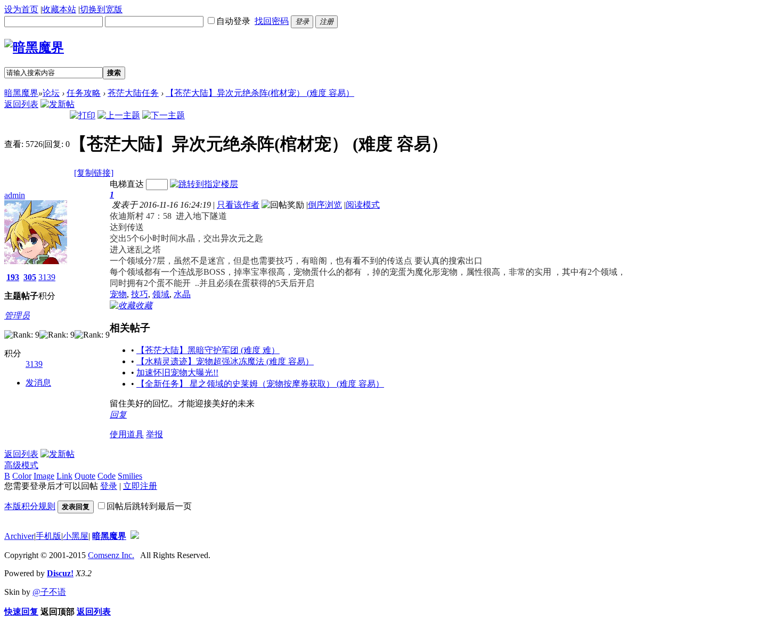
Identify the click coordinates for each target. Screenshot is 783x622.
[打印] (82, 115)
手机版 (48, 536)
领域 (160, 294)
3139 (46, 277)
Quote (85, 475)
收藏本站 (59, 9)
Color (21, 475)
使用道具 (127, 434)
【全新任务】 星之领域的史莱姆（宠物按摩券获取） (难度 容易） (260, 383)
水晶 (182, 294)
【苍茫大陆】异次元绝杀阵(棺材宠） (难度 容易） (260, 92)
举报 (154, 434)
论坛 (51, 92)
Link (64, 475)
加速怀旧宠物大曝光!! (177, 372)
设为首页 (21, 9)
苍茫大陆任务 (133, 92)
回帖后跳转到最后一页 (149, 506)
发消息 (38, 382)
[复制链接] (93, 172)
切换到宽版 (101, 9)
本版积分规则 (29, 506)
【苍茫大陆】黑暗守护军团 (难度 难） (208, 350)
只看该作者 (238, 204)
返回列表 (21, 104)
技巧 (139, 294)
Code (106, 475)
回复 (118, 414)
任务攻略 (84, 92)
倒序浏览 (325, 204)
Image (44, 475)
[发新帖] (57, 104)
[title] (134, 536)
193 (12, 277)
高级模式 (21, 465)
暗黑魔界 (21, 92)
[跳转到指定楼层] (204, 184)
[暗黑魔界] (34, 47)
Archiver (19, 536)
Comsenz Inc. (111, 555)
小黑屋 (75, 536)
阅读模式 (363, 204)
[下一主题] (163, 115)
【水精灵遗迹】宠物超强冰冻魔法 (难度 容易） (225, 361)
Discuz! (60, 573)
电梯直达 (127, 184)
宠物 (118, 294)
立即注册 (140, 485)
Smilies (130, 475)
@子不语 (49, 591)
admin (14, 195)
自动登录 (233, 21)
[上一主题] (118, 115)
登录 (108, 485)
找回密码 (272, 21)
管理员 (17, 315)
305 (29, 277)
